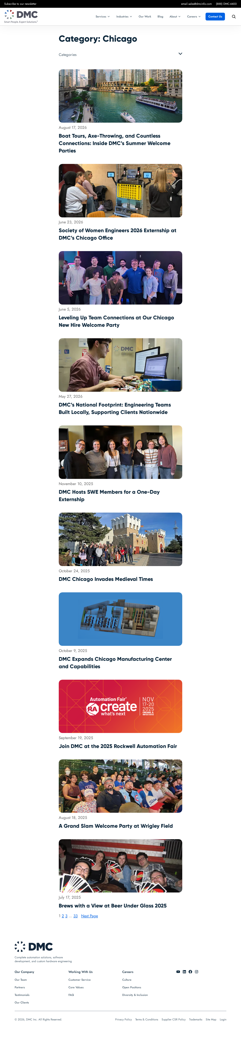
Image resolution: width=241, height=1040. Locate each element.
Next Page (89, 916)
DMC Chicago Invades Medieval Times (106, 579)
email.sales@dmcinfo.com (196, 4)
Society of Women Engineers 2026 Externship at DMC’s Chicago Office (117, 234)
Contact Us (215, 16)
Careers (192, 16)
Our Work (145, 16)
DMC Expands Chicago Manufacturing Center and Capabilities (115, 663)
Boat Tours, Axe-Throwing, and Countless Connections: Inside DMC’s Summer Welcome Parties (114, 143)
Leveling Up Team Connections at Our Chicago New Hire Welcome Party (116, 321)
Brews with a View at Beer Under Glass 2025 (113, 905)
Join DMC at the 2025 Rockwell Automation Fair (118, 746)
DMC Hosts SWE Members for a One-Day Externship (109, 496)
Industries (122, 16)
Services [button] (101, 16)
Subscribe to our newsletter (20, 4)
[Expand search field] (233, 16)
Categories (68, 54)
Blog (160, 16)
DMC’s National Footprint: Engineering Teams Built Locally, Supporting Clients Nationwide (115, 408)
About (173, 16)
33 (75, 916)
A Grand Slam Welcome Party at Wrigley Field (116, 826)
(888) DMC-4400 (226, 4)
